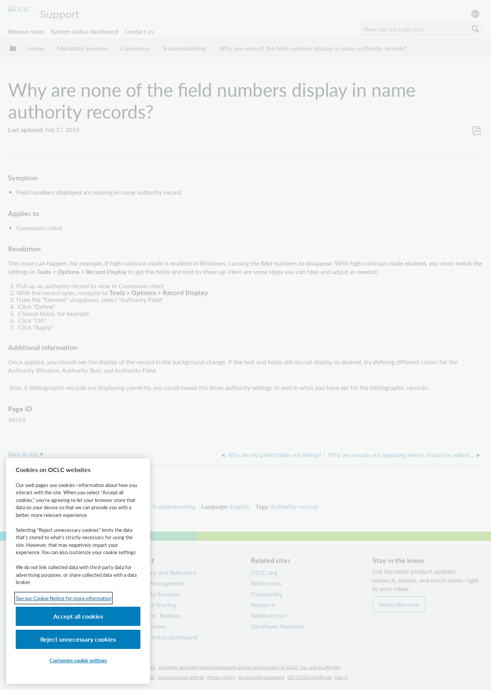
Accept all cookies (78, 616)
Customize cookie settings (78, 660)
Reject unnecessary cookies (78, 639)
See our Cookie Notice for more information (63, 598)
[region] (78, 571)
